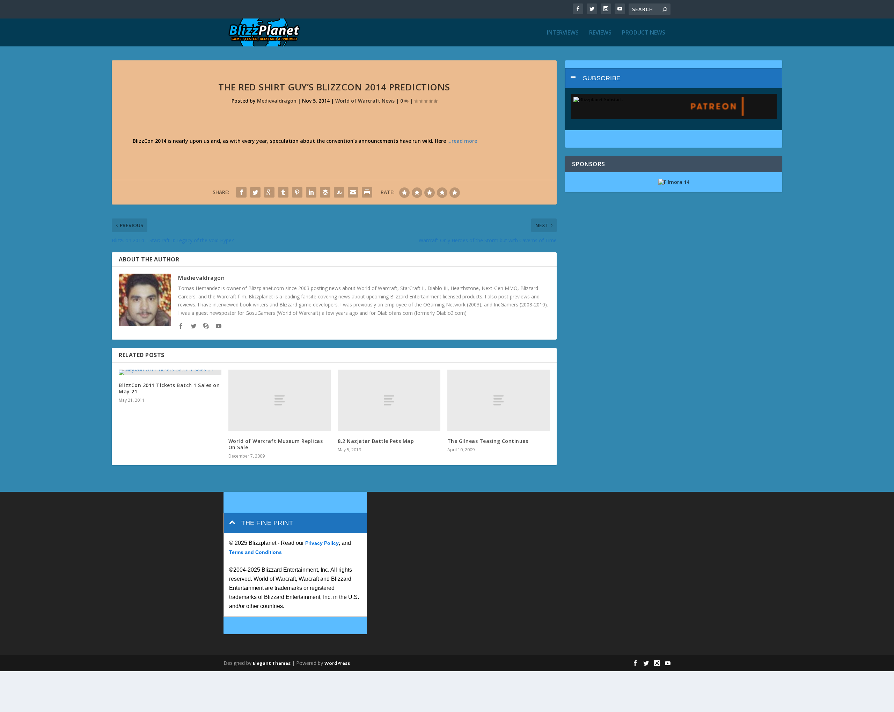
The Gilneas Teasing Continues (487, 441)
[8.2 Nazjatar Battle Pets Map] (389, 400)
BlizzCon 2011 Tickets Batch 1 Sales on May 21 (169, 388)
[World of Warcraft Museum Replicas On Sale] (279, 400)
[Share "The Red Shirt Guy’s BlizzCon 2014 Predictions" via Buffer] (325, 192)
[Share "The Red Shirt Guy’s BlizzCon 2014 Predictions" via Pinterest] (297, 192)
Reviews (600, 33)
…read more (462, 141)
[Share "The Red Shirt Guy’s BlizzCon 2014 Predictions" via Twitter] (255, 192)
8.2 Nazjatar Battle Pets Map (376, 441)
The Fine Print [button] (267, 522)
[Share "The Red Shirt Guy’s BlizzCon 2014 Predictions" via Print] (367, 192)
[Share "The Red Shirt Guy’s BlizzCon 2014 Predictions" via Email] (353, 192)
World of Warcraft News (365, 100)
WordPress (337, 663)
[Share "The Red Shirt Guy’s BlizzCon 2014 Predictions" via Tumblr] (283, 192)
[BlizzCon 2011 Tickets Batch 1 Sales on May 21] (170, 372)
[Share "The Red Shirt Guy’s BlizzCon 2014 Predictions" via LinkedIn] (311, 192)
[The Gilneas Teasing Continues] (498, 400)
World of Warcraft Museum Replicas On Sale (275, 444)
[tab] (673, 78)
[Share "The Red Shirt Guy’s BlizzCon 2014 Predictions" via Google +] (269, 192)
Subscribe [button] (602, 78)
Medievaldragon (276, 100)
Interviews (563, 33)
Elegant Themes (272, 663)
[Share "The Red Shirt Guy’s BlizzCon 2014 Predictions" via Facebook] (241, 192)
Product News (643, 33)
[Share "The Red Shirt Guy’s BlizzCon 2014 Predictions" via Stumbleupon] (339, 192)
